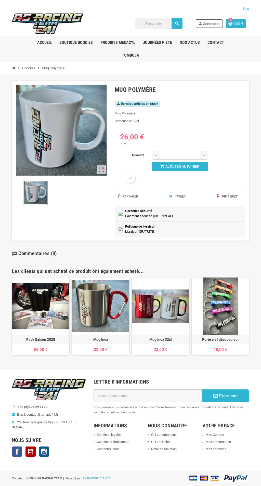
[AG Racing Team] (47, 23)
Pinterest (230, 196)
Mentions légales (109, 435)
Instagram (44, 451)
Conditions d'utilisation (113, 442)
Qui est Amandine (164, 435)
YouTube (30, 451)
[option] (41, 316)
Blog (246, 8)
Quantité (138, 155)
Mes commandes (218, 442)
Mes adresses (216, 449)
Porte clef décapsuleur (220, 339)
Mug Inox (100, 339)
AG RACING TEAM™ (96, 478)
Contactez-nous (108, 449)
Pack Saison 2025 (40, 339)
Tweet (180, 196)
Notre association (164, 449)
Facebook (17, 451)
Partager (130, 196)
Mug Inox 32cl (160, 339)
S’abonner (228, 395)
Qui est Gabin (161, 442)
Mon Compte (215, 435)
